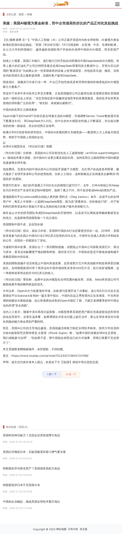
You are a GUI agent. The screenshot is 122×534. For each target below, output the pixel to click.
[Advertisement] (61, 401)
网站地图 (61, 529)
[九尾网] (61, 4)
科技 (29, 14)
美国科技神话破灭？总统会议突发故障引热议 (31, 435)
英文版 (83, 529)
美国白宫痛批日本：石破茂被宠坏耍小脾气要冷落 (34, 452)
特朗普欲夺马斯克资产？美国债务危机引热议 (31, 468)
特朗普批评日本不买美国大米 (21, 485)
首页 (21, 14)
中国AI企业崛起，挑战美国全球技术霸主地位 (31, 501)
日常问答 (73, 529)
